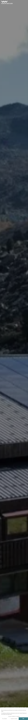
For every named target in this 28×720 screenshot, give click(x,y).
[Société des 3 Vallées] (7, 2)
